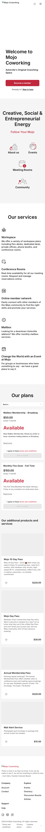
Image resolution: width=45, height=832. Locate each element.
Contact (5, 791)
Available (13, 428)
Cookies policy (30, 825)
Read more (7, 443)
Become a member (22, 83)
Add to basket (22, 455)
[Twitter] (7, 814)
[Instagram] (12, 814)
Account (5, 787)
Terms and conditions (6, 825)
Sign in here (28, 89)
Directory (28, 791)
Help (3, 808)
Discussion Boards (32, 795)
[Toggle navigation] (40, 4)
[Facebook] (2, 814)
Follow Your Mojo (22, 132)
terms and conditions (28, 451)
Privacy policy (20, 825)
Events (27, 787)
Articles (27, 799)
